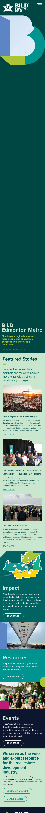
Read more (9, 434)
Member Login (15, 799)
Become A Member (17, 791)
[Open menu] (39, 4)
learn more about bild (15, 349)
